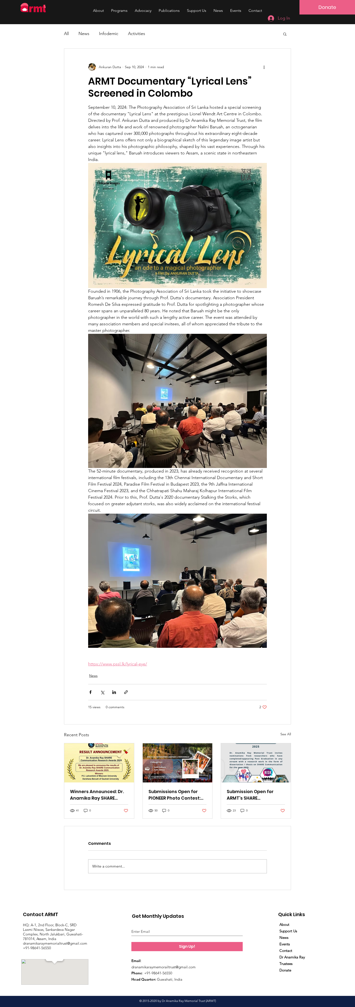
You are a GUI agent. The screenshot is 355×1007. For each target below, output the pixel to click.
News (83, 33)
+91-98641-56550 (37, 948)
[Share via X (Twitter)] (102, 692)
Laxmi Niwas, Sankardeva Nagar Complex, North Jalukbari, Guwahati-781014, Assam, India (53, 934)
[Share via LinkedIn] (114, 692)
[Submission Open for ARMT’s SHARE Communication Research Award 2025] (256, 762)
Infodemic (108, 33)
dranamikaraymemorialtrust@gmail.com (55, 943)
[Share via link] (126, 692)
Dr (281, 957)
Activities (136, 33)
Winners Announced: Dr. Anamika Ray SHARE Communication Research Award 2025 (97, 794)
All (66, 33)
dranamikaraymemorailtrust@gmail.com (163, 967)
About (284, 924)
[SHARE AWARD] (99, 762)
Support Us (288, 931)
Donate (285, 970)
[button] (285, 34)
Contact (285, 950)
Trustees (285, 963)
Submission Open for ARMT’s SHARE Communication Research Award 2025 (251, 794)
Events (284, 944)
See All (285, 734)
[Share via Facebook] (90, 692)
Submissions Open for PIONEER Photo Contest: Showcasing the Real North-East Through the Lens (176, 794)
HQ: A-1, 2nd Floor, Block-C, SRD (50, 925)
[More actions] (264, 67)
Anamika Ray (294, 957)
